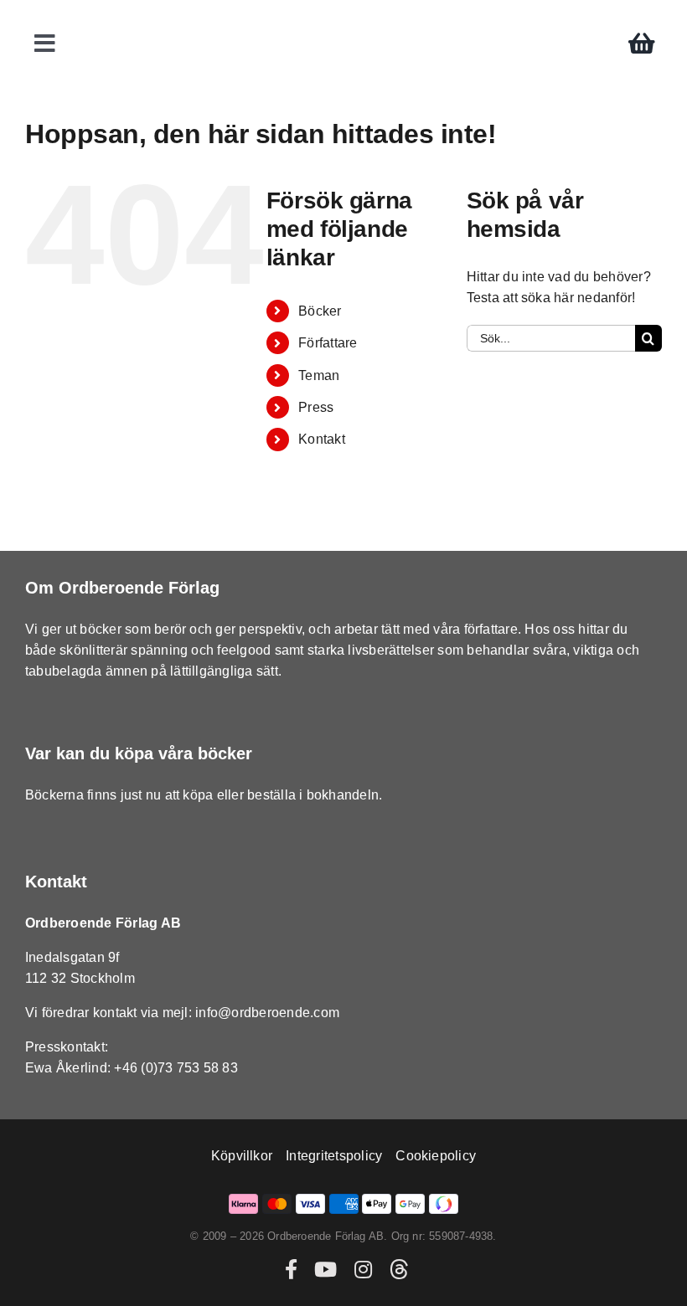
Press (315, 407)
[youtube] (325, 1269)
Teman (318, 375)
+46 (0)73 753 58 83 (176, 1068)
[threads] (399, 1269)
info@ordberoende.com (267, 1012)
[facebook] (291, 1269)
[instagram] (363, 1269)
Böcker (319, 311)
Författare (327, 343)
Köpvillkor (241, 1156)
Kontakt (321, 439)
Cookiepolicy (435, 1156)
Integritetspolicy (334, 1156)
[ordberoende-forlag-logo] (344, 18)
